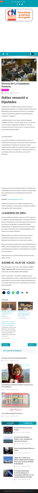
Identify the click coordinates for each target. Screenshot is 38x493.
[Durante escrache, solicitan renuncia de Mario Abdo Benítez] (25, 306)
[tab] (10, 423)
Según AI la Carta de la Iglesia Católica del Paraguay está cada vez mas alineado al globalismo (24, 461)
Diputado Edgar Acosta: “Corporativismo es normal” (8, 313)
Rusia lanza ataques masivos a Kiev (24, 449)
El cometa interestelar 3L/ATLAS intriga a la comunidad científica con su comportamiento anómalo (24, 474)
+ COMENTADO (27, 423)
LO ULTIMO (10, 423)
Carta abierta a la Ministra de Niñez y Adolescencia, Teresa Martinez (17, 386)
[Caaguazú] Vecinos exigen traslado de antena (7, 345)
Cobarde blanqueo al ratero (15, 199)
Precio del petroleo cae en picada (23, 429)
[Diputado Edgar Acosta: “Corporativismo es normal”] (8, 306)
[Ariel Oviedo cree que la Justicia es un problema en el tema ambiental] (9, 330)
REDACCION (15, 93)
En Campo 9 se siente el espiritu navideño (14, 358)
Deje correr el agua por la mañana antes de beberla (33, 345)
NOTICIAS (5, 90)
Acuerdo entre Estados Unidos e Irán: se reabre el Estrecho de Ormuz (23, 439)
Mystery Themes (29, 491)
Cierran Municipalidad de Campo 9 (12, 413)
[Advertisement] (19, 38)
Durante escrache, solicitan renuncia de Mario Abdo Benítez (24, 313)
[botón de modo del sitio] (31, 54)
